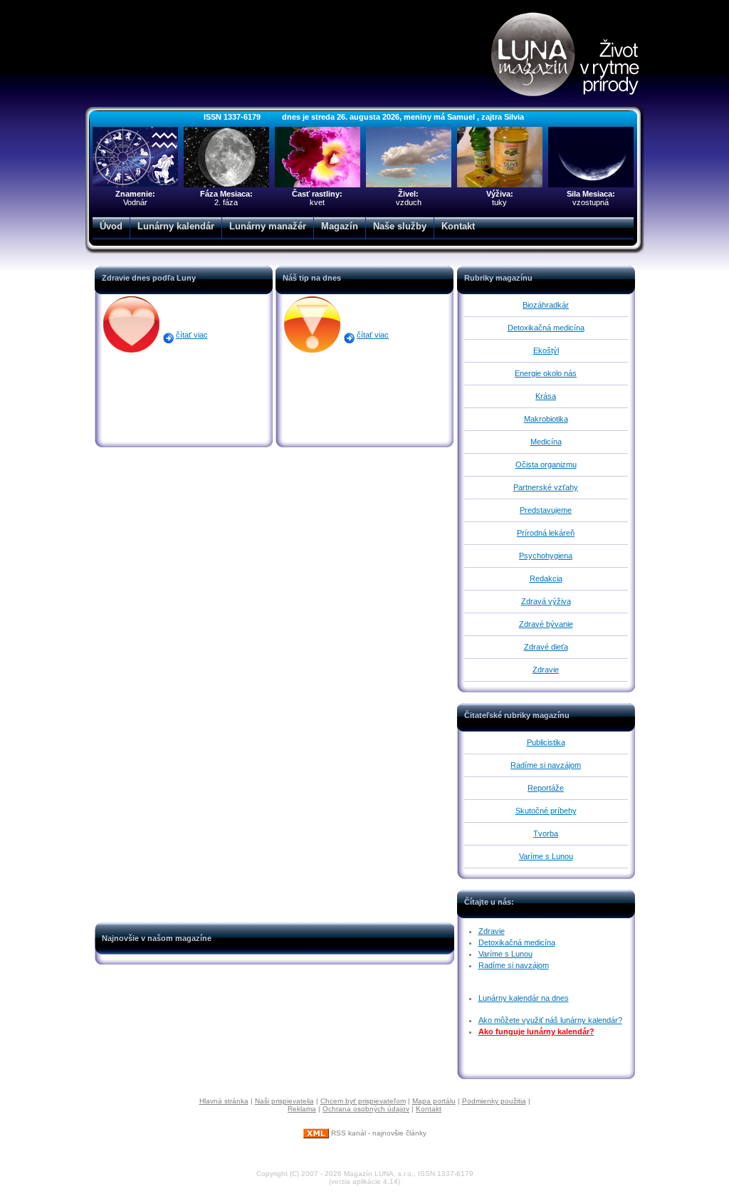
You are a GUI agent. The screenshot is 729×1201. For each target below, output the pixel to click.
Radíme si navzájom (545, 765)
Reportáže (546, 788)
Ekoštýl (546, 350)
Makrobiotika (546, 419)
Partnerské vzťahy (545, 487)
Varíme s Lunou (546, 856)
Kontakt (458, 226)
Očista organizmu (546, 464)
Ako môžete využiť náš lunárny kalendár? (550, 1020)
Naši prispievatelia (284, 1101)
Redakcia (546, 578)
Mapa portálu (434, 1101)
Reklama (302, 1109)
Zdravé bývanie (546, 624)
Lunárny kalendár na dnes (523, 998)
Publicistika (546, 742)
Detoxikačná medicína (546, 327)
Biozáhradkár (546, 305)
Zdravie (546, 669)
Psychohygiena (545, 555)
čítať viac (192, 335)
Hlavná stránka (223, 1101)
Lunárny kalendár (175, 226)
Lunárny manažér (267, 226)
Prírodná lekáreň (546, 533)
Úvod (111, 226)
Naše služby (399, 226)
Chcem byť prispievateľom (363, 1101)
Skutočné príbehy (546, 810)
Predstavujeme (546, 510)
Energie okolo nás (546, 373)
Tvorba (545, 833)
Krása (545, 396)
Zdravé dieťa (546, 647)
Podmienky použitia (494, 1101)
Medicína (546, 441)
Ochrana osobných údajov (365, 1109)
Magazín (339, 226)
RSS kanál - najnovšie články (377, 1133)
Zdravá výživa (546, 601)
